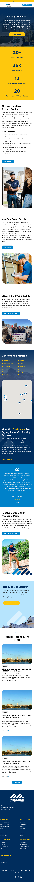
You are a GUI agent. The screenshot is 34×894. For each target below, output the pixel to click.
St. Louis (6, 375)
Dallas (21, 363)
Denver (6, 372)
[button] (6, 400)
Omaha (21, 369)
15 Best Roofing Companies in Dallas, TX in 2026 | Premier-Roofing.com (16, 762)
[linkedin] (21, 877)
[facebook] (13, 877)
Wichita (21, 375)
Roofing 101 (5, 666)
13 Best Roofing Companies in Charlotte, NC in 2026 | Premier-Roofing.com (16, 670)
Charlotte (22, 360)
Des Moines (7, 369)
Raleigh (22, 372)
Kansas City (23, 366)
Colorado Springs (8, 363)
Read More (5, 684)
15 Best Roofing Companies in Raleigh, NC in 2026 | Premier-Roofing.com (16, 716)
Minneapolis (7, 360)
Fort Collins (7, 366)
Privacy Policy (24, 870)
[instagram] (15, 877)
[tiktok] (18, 877)
